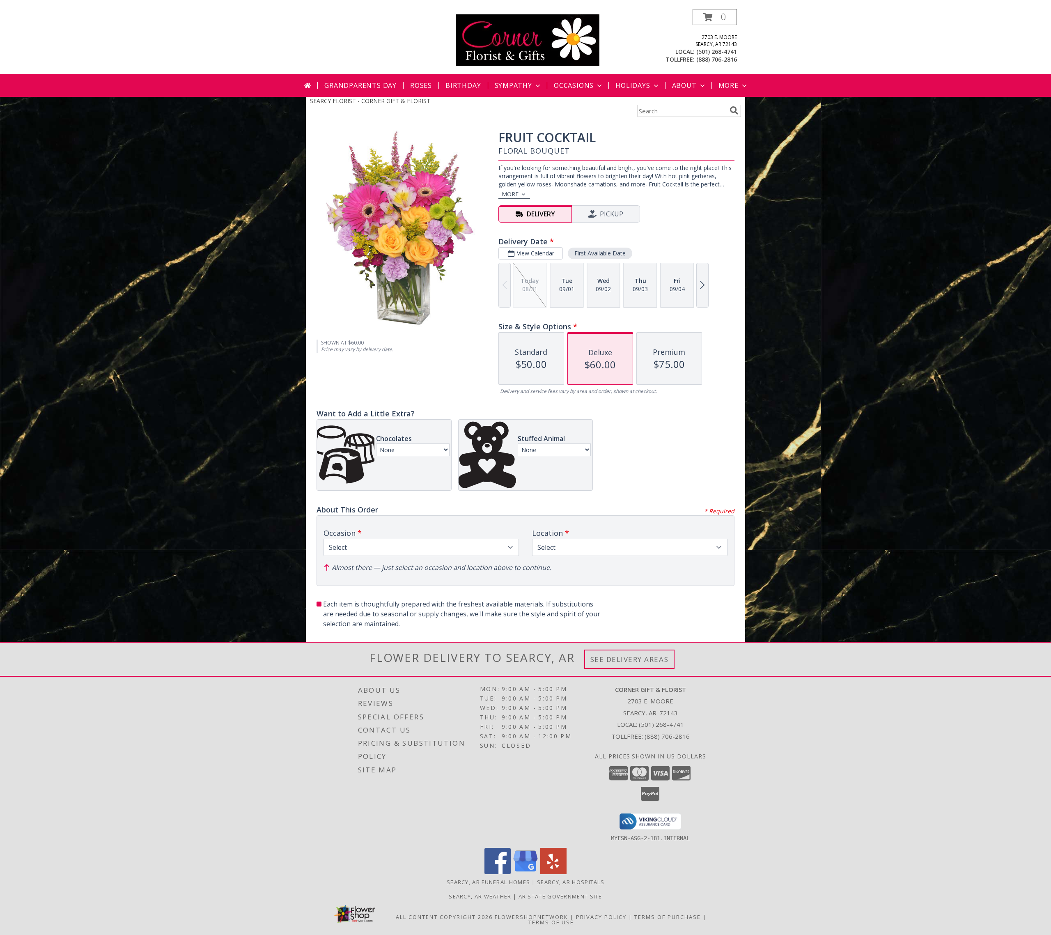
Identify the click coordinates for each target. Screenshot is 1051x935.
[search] (734, 110)
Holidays (632, 85)
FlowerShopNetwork (531, 917)
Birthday (463, 85)
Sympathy (513, 85)
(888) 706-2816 (716, 59)
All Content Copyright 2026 (444, 917)
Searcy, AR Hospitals (570, 882)
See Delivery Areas (629, 659)
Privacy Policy (601, 917)
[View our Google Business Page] (525, 872)
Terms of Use (551, 922)
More (728, 85)
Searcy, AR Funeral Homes (488, 882)
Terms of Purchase (667, 917)
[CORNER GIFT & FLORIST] (527, 39)
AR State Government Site (560, 896)
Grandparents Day (360, 85)
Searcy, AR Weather (480, 896)
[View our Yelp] (553, 872)
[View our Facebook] (497, 872)
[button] (715, 17)
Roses (421, 85)
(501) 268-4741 (716, 51)
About (684, 85)
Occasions (574, 85)
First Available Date (600, 253)
